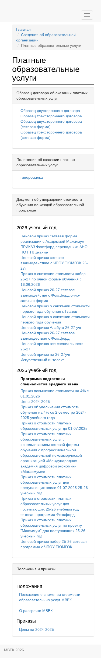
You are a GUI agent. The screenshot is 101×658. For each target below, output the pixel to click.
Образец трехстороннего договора (51, 116)
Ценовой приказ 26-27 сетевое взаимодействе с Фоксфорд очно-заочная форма (50, 295)
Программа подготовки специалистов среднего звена (49, 381)
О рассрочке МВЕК (36, 610)
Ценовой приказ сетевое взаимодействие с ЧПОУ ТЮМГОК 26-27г (54, 262)
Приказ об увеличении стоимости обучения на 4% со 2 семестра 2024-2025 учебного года (53, 412)
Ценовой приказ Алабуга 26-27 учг (50, 327)
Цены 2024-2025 (35, 401)
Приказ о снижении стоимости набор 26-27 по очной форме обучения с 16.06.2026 (53, 279)
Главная (23, 29)
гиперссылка (31, 177)
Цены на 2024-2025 (36, 629)
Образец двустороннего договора (50, 110)
